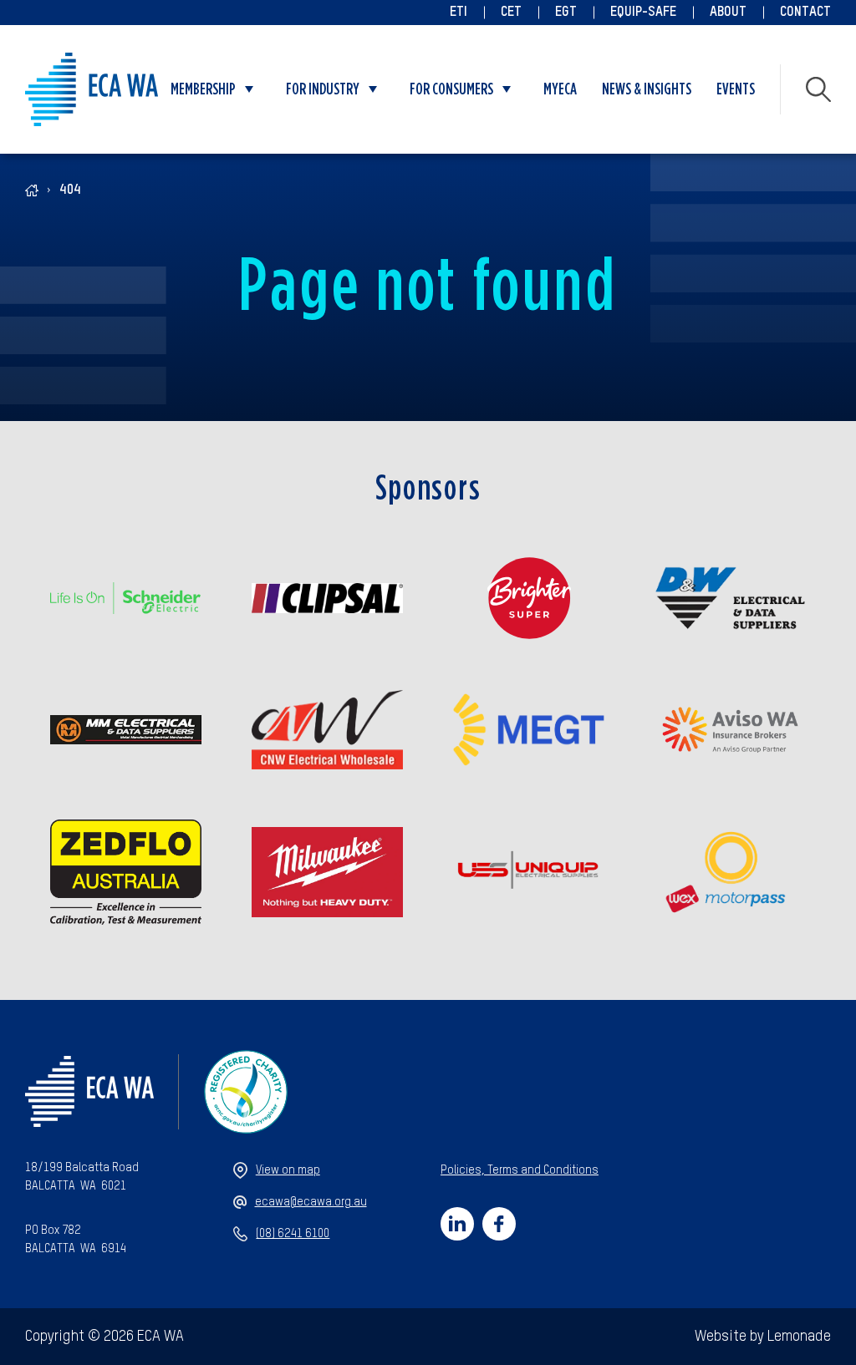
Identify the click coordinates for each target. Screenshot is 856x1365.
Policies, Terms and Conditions (520, 1170)
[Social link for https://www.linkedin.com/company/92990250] (457, 1224)
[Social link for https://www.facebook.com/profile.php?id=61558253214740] (499, 1224)
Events (735, 89)
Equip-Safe (643, 12)
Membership (203, 89)
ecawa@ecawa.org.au (311, 1202)
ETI (458, 12)
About (728, 12)
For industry (322, 89)
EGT (566, 12)
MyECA (560, 89)
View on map (288, 1170)
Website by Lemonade (763, 1336)
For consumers (451, 89)
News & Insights (646, 89)
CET (511, 12)
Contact (805, 12)
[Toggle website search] (818, 89)
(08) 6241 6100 (292, 1234)
